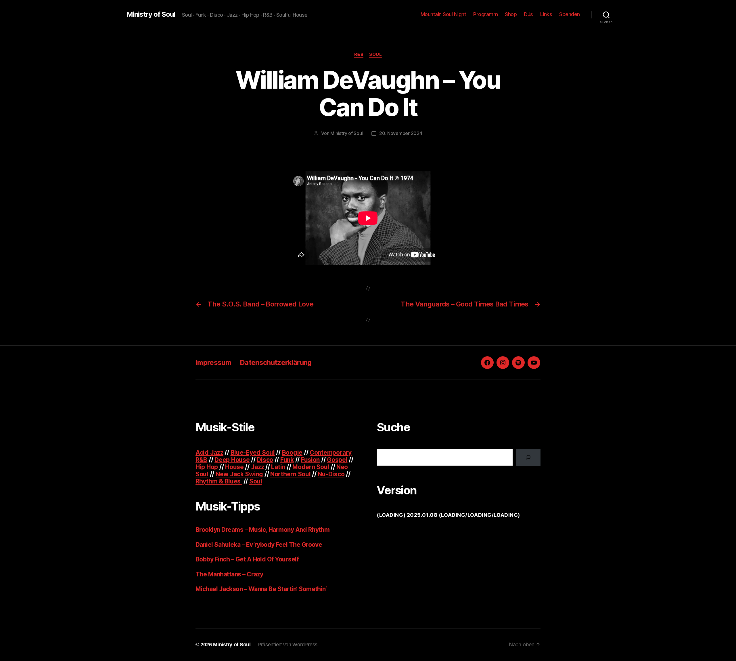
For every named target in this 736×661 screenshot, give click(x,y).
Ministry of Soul (150, 14)
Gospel (337, 459)
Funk (287, 459)
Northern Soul (290, 474)
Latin (278, 466)
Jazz (257, 466)
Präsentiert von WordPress (287, 644)
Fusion (310, 459)
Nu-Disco (331, 474)
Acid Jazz (209, 452)
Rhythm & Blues (218, 481)
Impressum (213, 362)
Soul (375, 54)
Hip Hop (206, 466)
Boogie (292, 452)
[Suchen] (528, 457)
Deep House (232, 459)
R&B (359, 54)
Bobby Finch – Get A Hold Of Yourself (247, 559)
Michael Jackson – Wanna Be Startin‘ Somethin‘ (261, 589)
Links (546, 14)
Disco (265, 459)
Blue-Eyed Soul (253, 452)
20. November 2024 (400, 133)
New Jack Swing (239, 474)
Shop (511, 14)
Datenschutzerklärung (276, 362)
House (234, 466)
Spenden (569, 14)
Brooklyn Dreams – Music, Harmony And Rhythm (262, 529)
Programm (485, 14)
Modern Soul (310, 466)
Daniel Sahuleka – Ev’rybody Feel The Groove (258, 544)
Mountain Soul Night (443, 14)
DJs (528, 14)
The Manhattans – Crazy (229, 574)
